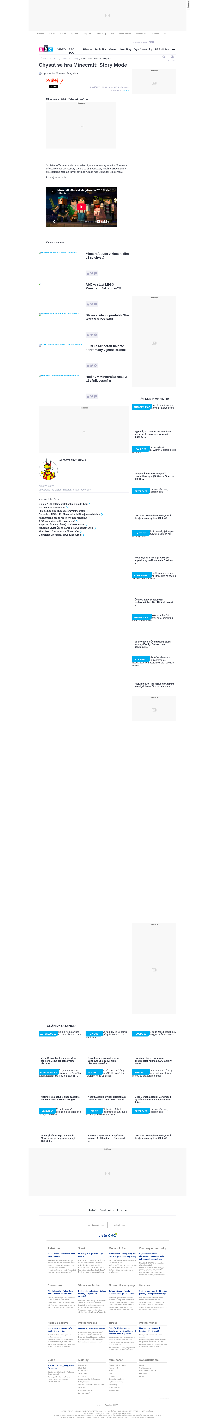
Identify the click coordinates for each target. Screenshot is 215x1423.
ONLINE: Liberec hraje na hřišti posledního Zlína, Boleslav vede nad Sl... (91, 1266)
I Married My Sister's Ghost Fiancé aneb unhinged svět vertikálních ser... (91, 1333)
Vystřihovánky (143, 49)
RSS (116, 1405)
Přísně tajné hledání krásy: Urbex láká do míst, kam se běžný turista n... (61, 1345)
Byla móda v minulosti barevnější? (90, 1342)
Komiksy (125, 49)
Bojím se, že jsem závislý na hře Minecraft (62, 524)
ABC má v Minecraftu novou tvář (57, 521)
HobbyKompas (83, 1382)
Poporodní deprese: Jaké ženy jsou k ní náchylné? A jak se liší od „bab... (122, 1338)
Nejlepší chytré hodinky (88, 1291)
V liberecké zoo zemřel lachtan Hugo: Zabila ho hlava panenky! (61, 1266)
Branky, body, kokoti (66, 1366)
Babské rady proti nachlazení (121, 1331)
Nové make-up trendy (127, 1257)
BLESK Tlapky (54, 1328)
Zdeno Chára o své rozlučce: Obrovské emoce (58, 1381)
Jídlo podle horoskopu (157, 1294)
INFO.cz (57, 1257)
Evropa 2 (142, 1376)
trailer (58, 489)
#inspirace (82, 1328)
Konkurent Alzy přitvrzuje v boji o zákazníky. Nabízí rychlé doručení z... (122, 1308)
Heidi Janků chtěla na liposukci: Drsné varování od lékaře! (122, 1261)
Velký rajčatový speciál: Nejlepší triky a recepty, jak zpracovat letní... (153, 1308)
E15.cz (52, 34)
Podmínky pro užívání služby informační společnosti (105, 1415)
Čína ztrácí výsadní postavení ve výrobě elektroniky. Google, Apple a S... (92, 1311)
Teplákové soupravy (116, 1382)
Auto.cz (63, 34)
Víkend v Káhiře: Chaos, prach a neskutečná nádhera (59, 1336)
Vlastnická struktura (84, 1417)
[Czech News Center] (112, 1235)
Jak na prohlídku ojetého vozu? (89, 1379)
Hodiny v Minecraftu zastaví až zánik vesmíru (106, 378)
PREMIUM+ (162, 49)
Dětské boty (113, 1385)
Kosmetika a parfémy (116, 1379)
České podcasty (145, 1368)
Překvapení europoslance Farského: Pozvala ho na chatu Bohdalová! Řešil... (62, 1261)
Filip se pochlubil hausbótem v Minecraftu (62, 511)
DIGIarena (155, 34)
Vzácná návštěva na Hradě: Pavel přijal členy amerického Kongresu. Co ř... (62, 1271)
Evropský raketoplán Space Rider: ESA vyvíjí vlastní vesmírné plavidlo (153, 1345)
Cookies (158, 1415)
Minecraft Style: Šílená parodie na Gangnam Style (66, 528)
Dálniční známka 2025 (63, 1294)
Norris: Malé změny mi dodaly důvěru (61, 1302)
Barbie (111, 1371)
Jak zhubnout (114, 1254)
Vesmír (113, 49)
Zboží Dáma (82, 1373)
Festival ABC (153, 1331)
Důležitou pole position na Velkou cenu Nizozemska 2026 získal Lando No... (61, 1306)
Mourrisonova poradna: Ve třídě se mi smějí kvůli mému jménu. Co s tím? (152, 1341)
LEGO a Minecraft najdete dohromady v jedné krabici (106, 348)
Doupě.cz (87, 34)
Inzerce (122, 1210)
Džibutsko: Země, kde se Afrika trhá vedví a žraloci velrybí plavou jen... (60, 1341)
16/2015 (126, 91)
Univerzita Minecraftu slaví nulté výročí (60, 535)
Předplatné (106, 1210)
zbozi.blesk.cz (83, 1376)
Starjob (141, 1365)
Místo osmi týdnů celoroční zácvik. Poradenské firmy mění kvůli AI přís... (122, 1299)
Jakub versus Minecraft (52, 507)
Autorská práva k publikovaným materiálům (69, 1415)
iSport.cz (74, 34)
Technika (100, 49)
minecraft (66, 489)
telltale (76, 489)
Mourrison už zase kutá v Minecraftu (59, 531)
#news (102, 1328)
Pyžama (112, 1376)
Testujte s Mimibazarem (117, 1365)
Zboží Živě (82, 1368)
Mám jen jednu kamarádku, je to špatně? (150, 1336)
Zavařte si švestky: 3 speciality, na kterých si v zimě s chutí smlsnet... (151, 1303)
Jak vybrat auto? (84, 1393)
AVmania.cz (141, 34)
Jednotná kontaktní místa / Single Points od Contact (111, 1417)
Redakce (108, 1405)
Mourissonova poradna (149, 1328)
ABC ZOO (71, 51)
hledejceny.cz (83, 1365)
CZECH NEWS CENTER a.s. (89, 1411)
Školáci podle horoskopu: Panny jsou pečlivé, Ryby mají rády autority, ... (152, 1269)
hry (52, 489)
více (165, 34)
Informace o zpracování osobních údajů (139, 1415)
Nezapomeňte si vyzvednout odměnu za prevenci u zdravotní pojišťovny (122, 1348)
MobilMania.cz (125, 34)
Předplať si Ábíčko (140, 42)
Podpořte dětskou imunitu (119, 1328)
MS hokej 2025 (84, 1254)
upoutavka (44, 489)
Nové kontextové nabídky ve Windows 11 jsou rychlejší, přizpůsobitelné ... (92, 1301)
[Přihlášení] (172, 56)
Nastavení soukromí (68, 1417)
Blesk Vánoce (54, 1254)
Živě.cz (111, 34)
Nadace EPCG (129, 1294)
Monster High (113, 1368)
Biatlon (95, 1254)
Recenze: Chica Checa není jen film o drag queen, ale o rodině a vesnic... (91, 1338)
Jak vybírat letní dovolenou (150, 1259)
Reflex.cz (99, 34)
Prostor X (52, 1366)
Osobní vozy (82, 1371)
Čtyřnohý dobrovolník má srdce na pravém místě (121, 1271)
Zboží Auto (82, 1387)
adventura (86, 489)
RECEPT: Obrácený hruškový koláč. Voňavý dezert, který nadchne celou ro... (152, 1274)
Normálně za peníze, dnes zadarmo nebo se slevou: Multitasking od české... (91, 1306)
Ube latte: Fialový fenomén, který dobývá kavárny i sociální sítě (151, 1299)
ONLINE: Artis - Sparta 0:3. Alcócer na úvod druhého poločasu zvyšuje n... (91, 1261)
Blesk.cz (40, 34)
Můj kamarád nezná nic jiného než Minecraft (63, 518)
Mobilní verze (119, 1225)
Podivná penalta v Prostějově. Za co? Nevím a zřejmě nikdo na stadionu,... (91, 1271)
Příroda (87, 49)
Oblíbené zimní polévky (149, 1291)
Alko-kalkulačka (55, 1291)
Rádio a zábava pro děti (147, 1371)
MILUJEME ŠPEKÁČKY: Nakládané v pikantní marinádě (152, 1264)
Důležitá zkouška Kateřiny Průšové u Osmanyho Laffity (61, 1373)
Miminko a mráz (157, 1256)
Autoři (92, 1210)
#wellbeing (93, 1328)
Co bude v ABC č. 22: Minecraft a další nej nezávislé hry (69, 514)
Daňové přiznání (116, 1291)
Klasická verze (97, 1225)
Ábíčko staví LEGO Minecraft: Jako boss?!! (103, 286)
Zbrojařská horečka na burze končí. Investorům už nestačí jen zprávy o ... (122, 1303)
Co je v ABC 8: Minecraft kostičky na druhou (63, 504)
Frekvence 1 (143, 1373)
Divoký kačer (67, 1328)
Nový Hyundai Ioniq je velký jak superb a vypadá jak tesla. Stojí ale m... (61, 1299)
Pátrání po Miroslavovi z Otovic (59, 1377)
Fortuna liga (52, 1368)
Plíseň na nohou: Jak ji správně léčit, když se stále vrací (122, 1343)
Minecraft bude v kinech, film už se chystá (107, 255)
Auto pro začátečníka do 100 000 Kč (91, 1385)
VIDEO (61, 49)
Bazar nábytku (114, 1390)
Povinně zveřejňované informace (142, 1417)
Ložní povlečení (114, 1387)
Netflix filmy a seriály (56, 1331)
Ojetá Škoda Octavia (85, 1390)
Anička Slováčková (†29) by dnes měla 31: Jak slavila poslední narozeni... (122, 1266)
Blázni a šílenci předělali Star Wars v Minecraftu (107, 317)
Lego (110, 1373)
